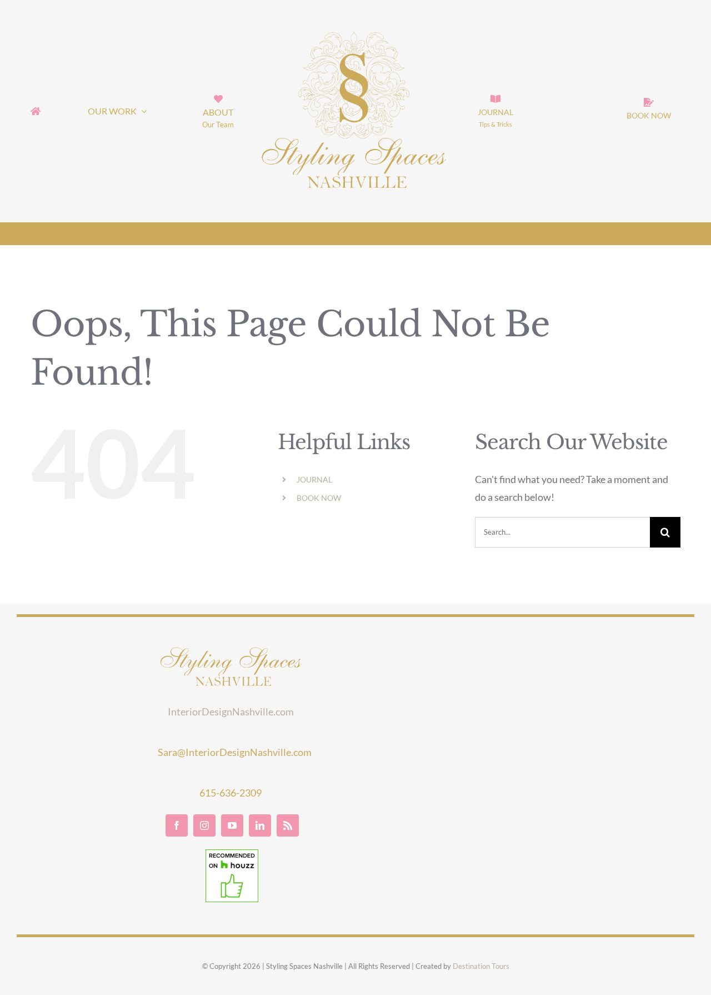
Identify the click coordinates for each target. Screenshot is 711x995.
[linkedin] (260, 825)
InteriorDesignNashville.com (231, 711)
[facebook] (177, 825)
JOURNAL (314, 479)
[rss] (288, 825)
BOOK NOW (319, 498)
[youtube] (232, 825)
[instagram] (204, 825)
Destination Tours (481, 966)
